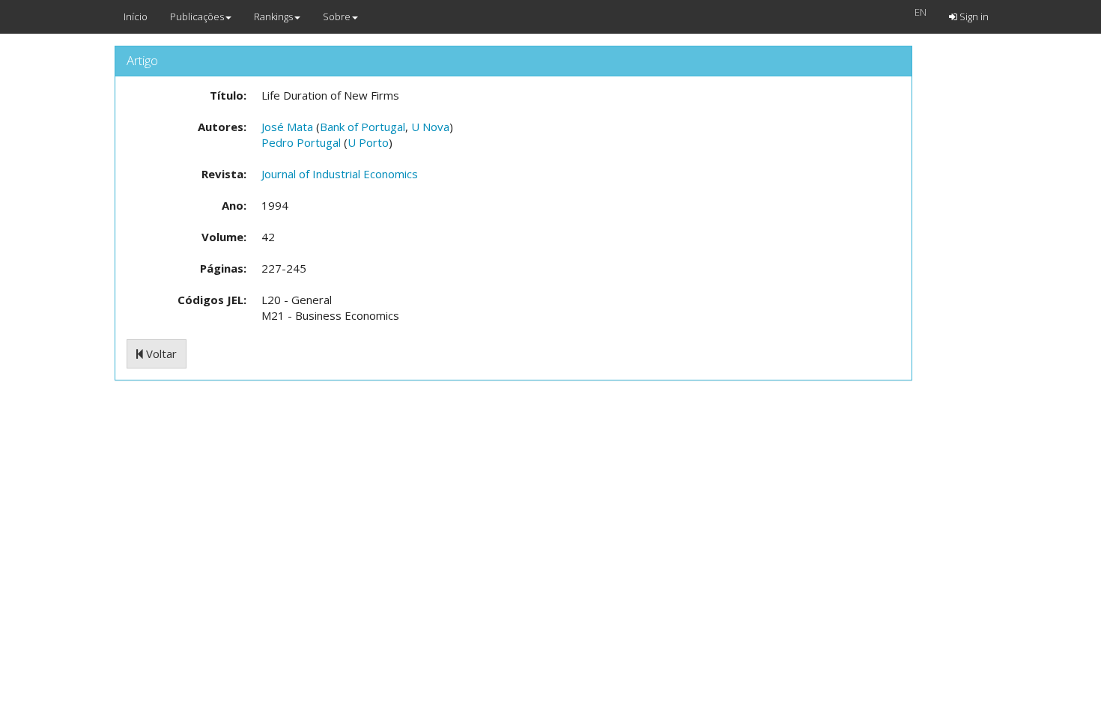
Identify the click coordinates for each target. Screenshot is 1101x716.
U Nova (430, 126)
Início (136, 16)
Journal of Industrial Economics (339, 173)
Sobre (337, 16)
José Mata (287, 126)
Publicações (197, 16)
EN (920, 12)
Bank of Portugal (362, 126)
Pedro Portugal (301, 142)
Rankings (273, 16)
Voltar (160, 353)
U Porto (368, 142)
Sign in (973, 16)
